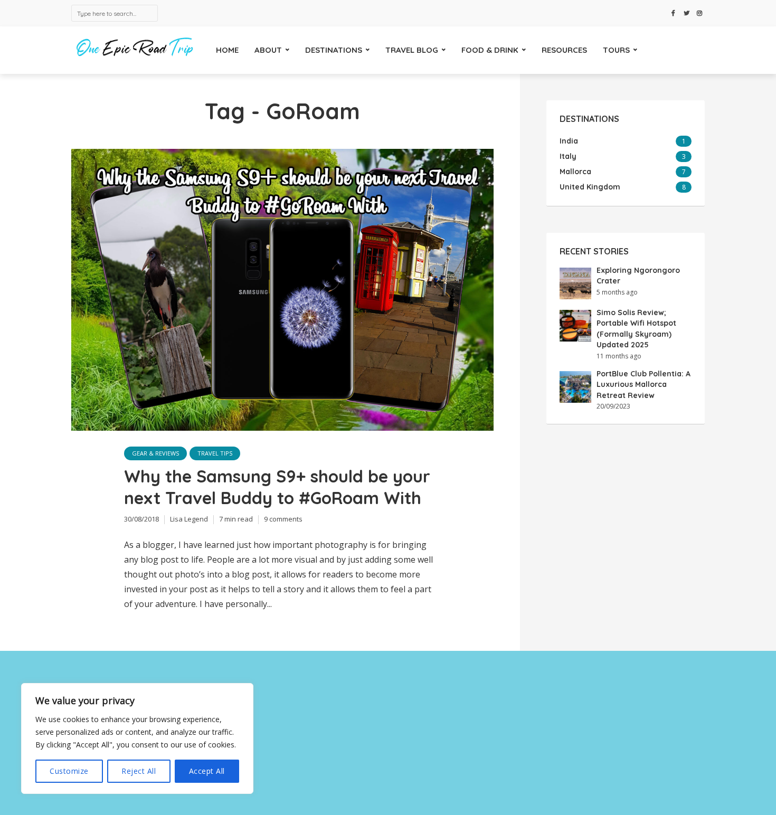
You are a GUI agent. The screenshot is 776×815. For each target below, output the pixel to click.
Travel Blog (411, 50)
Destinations (333, 50)
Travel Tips (214, 453)
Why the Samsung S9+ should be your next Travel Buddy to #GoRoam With (277, 487)
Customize (69, 771)
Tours (616, 50)
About (268, 50)
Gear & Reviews (155, 453)
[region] (137, 738)
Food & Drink (489, 50)
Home (227, 50)
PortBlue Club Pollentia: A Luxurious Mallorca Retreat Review (643, 384)
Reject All (138, 771)
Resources (564, 50)
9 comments (283, 519)
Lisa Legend (189, 519)
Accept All (207, 771)
